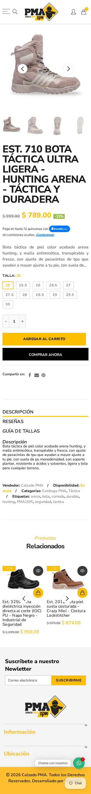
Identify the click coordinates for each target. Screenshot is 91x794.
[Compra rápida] (38, 593)
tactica (58, 501)
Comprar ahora (45, 354)
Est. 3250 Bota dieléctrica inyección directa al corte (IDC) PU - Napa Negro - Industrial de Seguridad (22, 613)
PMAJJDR (25, 501)
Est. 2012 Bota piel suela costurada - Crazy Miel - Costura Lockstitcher (66, 609)
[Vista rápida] (38, 571)
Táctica (74, 490)
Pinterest (43, 375)
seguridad (43, 501)
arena (35, 496)
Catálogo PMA (54, 490)
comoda (58, 496)
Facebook (29, 375)
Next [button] (75, 69)
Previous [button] (16, 69)
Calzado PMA (32, 485)
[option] (45, 69)
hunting (9, 501)
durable (72, 496)
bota (46, 496)
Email (36, 375)
